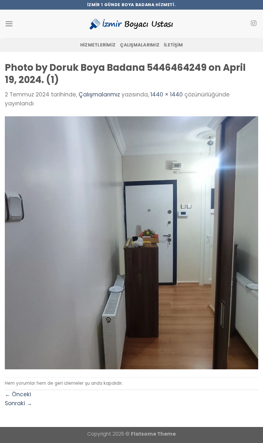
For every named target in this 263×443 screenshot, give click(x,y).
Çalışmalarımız (139, 45)
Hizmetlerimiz (98, 45)
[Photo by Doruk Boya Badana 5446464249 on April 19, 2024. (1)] (131, 242)
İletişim (173, 45)
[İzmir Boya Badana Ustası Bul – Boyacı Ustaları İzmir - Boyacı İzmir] (131, 24)
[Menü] (9, 24)
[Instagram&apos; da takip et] (253, 24)
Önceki (18, 394)
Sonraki (18, 403)
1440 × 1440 (166, 94)
